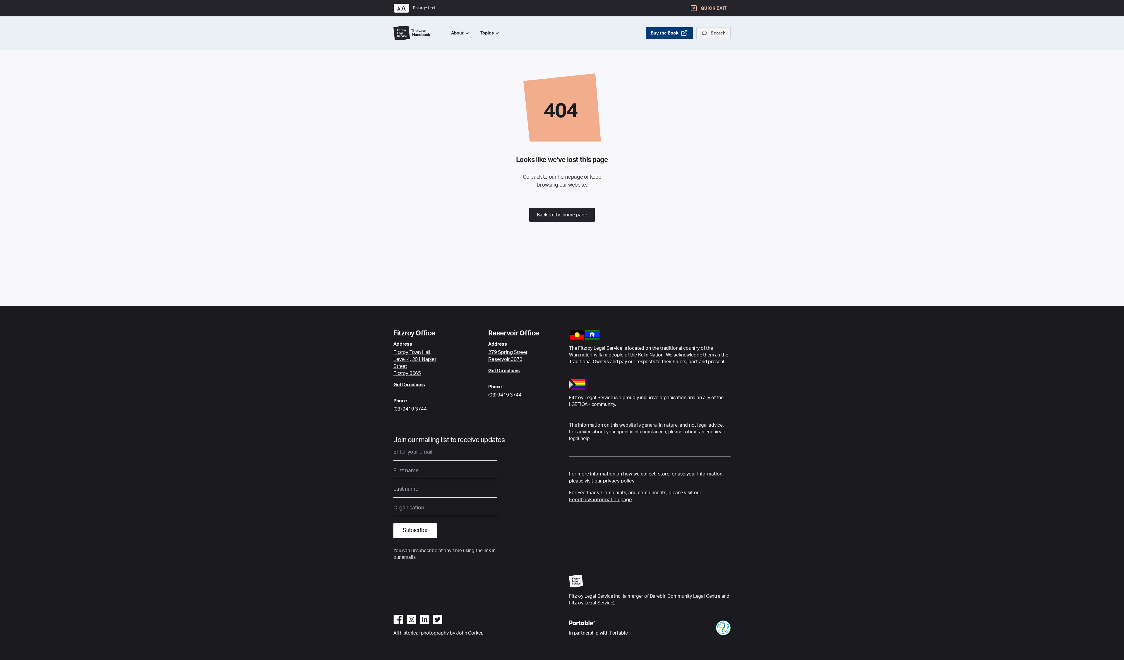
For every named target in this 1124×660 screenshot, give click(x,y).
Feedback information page (600, 499)
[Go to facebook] (398, 619)
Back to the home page (562, 215)
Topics (487, 33)
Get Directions (409, 384)
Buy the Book (664, 33)
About (458, 33)
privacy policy (619, 480)
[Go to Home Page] (417, 33)
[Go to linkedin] (424, 619)
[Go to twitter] (437, 619)
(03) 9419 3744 (410, 408)
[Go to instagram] (411, 619)
